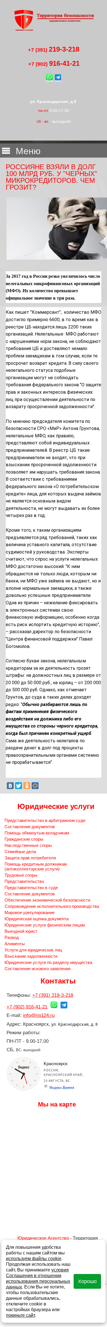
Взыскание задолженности (31, 956)
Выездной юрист (21, 931)
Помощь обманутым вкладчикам (37, 832)
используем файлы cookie (33, 1258)
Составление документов (30, 826)
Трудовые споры (21, 875)
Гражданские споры (24, 839)
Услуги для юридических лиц (33, 949)
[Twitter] (18, 785)
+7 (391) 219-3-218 (52, 995)
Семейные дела (20, 851)
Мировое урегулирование (29, 912)
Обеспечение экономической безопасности (47, 900)
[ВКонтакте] (10, 785)
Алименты (15, 943)
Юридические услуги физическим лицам (45, 925)
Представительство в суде (31, 887)
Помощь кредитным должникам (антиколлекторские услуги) (36, 866)
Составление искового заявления (37, 968)
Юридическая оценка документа (36, 918)
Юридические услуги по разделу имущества (48, 962)
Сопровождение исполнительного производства (52, 906)
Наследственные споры (28, 845)
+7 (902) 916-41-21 (27, 1007)
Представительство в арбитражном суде (45, 820)
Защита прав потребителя (30, 857)
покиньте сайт (20, 1315)
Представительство (24, 881)
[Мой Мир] (35, 785)
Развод (12, 937)
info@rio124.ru (38, 1015)
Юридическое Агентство (43, 1238)
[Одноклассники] (26, 785)
